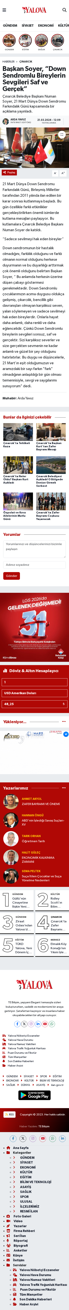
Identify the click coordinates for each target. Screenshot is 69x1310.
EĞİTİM (19, 940)
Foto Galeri (22, 1216)
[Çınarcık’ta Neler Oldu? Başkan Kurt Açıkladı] (18, 465)
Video (18, 1221)
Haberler (8, 61)
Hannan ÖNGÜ (33, 815)
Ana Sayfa (21, 1148)
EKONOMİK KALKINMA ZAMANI (38, 859)
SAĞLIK (10, 1085)
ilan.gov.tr (57, 1085)
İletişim (18, 1260)
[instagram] (33, 1138)
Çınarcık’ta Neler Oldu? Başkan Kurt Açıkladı (15, 479)
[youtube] (42, 1138)
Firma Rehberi (24, 1231)
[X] (24, 1024)
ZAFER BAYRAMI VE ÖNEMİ (41, 804)
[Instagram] (31, 1024)
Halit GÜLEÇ (31, 852)
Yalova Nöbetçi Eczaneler (24, 1035)
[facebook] (13, 1138)
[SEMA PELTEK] (11, 875)
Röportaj (20, 1240)
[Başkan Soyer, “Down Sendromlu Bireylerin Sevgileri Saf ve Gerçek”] (34, 147)
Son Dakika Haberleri (21, 1061)
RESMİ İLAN (29, 1211)
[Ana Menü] (4, 10)
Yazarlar (20, 1226)
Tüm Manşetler (17, 1057)
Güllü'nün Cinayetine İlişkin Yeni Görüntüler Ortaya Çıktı (21, 903)
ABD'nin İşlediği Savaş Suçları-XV (43, 822)
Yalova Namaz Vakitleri (22, 1044)
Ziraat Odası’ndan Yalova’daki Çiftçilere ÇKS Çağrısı (24, 926)
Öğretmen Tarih (33, 841)
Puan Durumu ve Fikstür (22, 1052)
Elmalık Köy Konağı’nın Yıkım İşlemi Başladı (59, 948)
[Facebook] (17, 1024)
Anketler (20, 1250)
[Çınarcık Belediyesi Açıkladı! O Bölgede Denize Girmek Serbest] (51, 465)
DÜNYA (25, 1085)
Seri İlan (19, 1236)
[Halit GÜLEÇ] (11, 857)
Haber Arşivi (15, 1065)
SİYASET (28, 25)
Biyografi (20, 1245)
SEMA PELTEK (31, 871)
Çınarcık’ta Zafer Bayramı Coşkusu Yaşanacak (47, 516)
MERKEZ (55, 940)
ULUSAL (26, 1201)
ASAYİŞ (40, 1085)
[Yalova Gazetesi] (34, 10)
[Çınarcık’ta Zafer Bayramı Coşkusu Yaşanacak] (51, 501)
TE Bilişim (43, 1126)
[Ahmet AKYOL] (11, 801)
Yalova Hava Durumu (20, 1040)
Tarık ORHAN (31, 836)
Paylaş (11, 172)
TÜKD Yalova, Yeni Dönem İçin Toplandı (23, 948)
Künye (18, 1255)
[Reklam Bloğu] (34, 627)
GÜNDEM (10, 25)
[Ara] (64, 10)
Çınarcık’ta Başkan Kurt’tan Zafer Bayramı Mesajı (49, 446)
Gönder (11, 576)
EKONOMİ (45, 25)
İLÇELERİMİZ (29, 1206)
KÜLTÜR (55, 894)
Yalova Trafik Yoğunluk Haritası (27, 1048)
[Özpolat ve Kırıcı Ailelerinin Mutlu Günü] (18, 501)
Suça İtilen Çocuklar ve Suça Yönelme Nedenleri (42, 878)
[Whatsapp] (52, 1024)
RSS (11, 1114)
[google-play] (35, 1096)
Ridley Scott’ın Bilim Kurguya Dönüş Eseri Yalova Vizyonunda (59, 903)
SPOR (43, 1076)
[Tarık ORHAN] (11, 838)
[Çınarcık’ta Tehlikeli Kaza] (18, 431)
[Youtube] (45, 1024)
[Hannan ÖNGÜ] (11, 820)
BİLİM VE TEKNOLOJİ (52, 1080)
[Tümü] (64, 722)
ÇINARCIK (25, 61)
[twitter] (23, 1138)
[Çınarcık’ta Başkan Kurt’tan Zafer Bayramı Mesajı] (51, 431)
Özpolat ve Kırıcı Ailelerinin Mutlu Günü (14, 516)
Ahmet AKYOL (32, 799)
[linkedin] (62, 1138)
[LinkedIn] (38, 1024)
